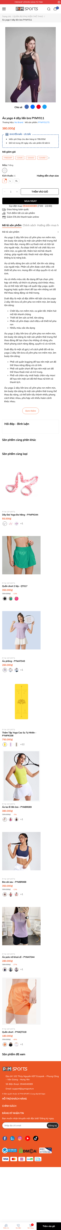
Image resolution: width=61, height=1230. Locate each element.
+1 (22, 523)
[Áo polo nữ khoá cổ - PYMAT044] (21, 926)
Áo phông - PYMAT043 (13, 661)
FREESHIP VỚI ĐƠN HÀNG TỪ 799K (29, 2)
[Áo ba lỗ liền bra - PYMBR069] (21, 776)
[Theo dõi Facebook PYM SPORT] (5, 1138)
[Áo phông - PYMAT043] (21, 630)
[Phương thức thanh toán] (21, 1159)
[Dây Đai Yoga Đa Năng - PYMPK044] (21, 483)
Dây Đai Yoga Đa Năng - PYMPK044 (20, 514)
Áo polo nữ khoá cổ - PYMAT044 (18, 957)
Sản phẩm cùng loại (15, 453)
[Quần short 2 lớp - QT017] (21, 555)
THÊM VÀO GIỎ (40, 191)
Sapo (43, 1094)
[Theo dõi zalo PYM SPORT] (12, 1138)
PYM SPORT (24, 1094)
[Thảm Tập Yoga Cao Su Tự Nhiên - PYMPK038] (21, 701)
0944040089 (30, 205)
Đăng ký (52, 1125)
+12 (22, 744)
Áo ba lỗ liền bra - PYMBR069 (17, 807)
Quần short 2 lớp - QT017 (14, 586)
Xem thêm (30, 410)
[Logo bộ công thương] (27, 1149)
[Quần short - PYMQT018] (21, 1001)
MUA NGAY (30, 201)
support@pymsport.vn (23, 1088)
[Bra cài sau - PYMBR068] (21, 851)
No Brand (19, 122)
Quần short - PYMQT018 (14, 1032)
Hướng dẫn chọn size (48, 175)
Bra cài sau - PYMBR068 (14, 882)
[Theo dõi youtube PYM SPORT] (28, 1138)
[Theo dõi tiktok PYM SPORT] (36, 1138)
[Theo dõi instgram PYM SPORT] (20, 1138)
